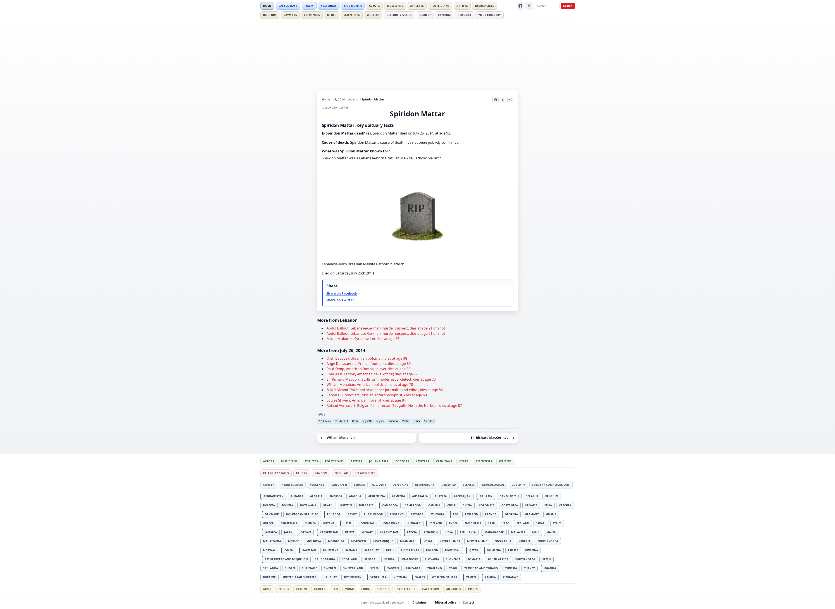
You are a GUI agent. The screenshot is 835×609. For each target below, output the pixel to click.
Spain (546, 559)
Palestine (330, 550)
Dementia (448, 485)
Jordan (305, 532)
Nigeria (524, 541)
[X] (529, 6)
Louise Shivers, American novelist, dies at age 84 (366, 400)
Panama (351, 550)
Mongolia (336, 541)
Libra (365, 589)
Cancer (268, 485)
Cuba (548, 505)
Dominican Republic (302, 514)
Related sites (365, 473)
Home (267, 6)
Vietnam (400, 577)
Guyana (329, 523)
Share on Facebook (341, 293)
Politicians (440, 6)
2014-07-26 (325, 421)
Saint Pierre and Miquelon (286, 559)
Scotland (349, 559)
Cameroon (413, 505)
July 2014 (338, 99)
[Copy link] (510, 100)
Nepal (428, 541)
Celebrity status (399, 15)
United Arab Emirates (300, 577)
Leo (335, 589)
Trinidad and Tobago (481, 568)
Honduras (366, 523)
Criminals (312, 15)
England (397, 514)
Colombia (486, 505)
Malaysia (518, 532)
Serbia (389, 559)
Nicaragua (503, 541)
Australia (420, 496)
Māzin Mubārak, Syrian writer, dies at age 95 (363, 338)
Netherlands (449, 541)
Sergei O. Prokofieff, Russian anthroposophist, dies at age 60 (377, 395)
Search (567, 5)
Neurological (493, 485)
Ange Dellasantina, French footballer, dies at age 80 (369, 363)
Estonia (417, 514)
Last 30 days (288, 6)
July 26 (380, 421)
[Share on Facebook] (495, 100)
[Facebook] (520, 6)
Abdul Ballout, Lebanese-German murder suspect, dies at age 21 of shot (386, 328)
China (467, 505)
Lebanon (353, 99)
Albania (297, 496)
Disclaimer (420, 602)
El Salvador (373, 514)
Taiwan (393, 568)
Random (444, 15)
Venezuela (378, 577)
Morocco (358, 541)
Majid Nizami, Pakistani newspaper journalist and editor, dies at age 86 (385, 389)
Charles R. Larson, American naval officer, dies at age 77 (372, 374)
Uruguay (330, 577)
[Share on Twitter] (503, 100)
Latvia (412, 532)
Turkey (529, 568)
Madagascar (494, 532)
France (490, 514)
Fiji (455, 514)
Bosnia (287, 505)
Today (309, 6)
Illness (469, 485)
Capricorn (430, 589)
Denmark (272, 514)
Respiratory (424, 485)
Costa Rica (509, 505)
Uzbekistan (353, 577)
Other (331, 15)
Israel (541, 523)
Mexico (294, 541)
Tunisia (511, 568)
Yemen (471, 577)
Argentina (376, 496)
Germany (532, 514)
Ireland (523, 523)
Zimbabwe (510, 577)
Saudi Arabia (325, 559)
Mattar (406, 421)
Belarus (532, 496)
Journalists (484, 6)
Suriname (309, 568)
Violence (317, 485)
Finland (471, 514)
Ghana (551, 514)
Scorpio (383, 589)
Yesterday (329, 6)
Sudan (290, 568)
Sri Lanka (270, 568)
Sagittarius (406, 589)
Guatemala (289, 523)
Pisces (473, 589)
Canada (434, 505)
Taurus (283, 589)
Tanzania (413, 568)
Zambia (490, 577)
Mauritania (272, 541)
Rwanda (531, 550)
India (453, 523)
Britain (346, 505)
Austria (441, 496)
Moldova (313, 541)
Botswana (308, 505)
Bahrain (486, 496)
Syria (374, 568)
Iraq (506, 523)
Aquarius (453, 589)
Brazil (355, 421)
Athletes (417, 6)
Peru (390, 550)
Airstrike (400, 485)
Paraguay (371, 550)
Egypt (352, 514)
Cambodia (390, 505)
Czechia (565, 505)
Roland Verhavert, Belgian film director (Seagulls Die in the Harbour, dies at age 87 (394, 405)
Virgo (349, 589)
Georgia (511, 514)
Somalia (474, 559)
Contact (468, 602)
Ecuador (334, 514)
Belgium (551, 496)
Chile (451, 505)
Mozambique (383, 541)
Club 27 (425, 15)
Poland (432, 550)
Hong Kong (390, 523)
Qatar (473, 550)
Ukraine (269, 577)
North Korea (548, 541)
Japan (288, 532)
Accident (379, 485)
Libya (449, 532)
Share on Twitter (340, 300)
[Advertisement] (418, 54)
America (335, 496)
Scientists (352, 15)
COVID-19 (518, 485)
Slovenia (453, 559)
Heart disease (292, 485)
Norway (269, 550)
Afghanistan (273, 496)
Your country (489, 15)
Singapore (409, 559)
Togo (453, 568)
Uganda (550, 568)
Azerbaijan (462, 496)
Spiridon (429, 421)
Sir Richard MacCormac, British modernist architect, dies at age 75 (381, 379)
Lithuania (468, 532)
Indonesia (473, 523)
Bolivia (269, 505)
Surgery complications (551, 485)
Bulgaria (366, 505)
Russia (513, 550)
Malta (551, 532)
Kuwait (367, 532)
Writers (373, 15)
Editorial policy (445, 602)
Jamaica (271, 532)
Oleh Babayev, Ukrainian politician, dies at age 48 (367, 358)
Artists (462, 6)
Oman (289, 550)
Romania (494, 550)
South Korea (525, 559)
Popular (464, 15)
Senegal (370, 559)
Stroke (359, 485)
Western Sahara (444, 577)
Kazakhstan (329, 532)
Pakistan (309, 550)
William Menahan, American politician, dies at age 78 (370, 384)
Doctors (270, 15)
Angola (355, 496)
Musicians (395, 6)
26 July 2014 (341, 421)
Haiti (347, 523)
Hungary (414, 523)
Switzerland (353, 568)
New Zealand (477, 541)
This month (353, 6)
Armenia (398, 496)
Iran (492, 523)
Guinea (310, 523)
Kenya (349, 532)
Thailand (434, 568)
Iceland (436, 523)
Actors (374, 6)
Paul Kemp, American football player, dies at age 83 (368, 368)
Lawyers (290, 15)
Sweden (330, 568)
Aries (267, 589)
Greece (268, 523)
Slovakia (432, 559)
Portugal (452, 550)
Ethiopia (437, 514)
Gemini (301, 589)
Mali (535, 532)
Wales (420, 577)
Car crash (339, 485)
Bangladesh (509, 496)
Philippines (410, 550)
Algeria (316, 496)
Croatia (531, 505)
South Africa (497, 559)
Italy (557, 523)
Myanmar (407, 541)
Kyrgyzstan (389, 532)
